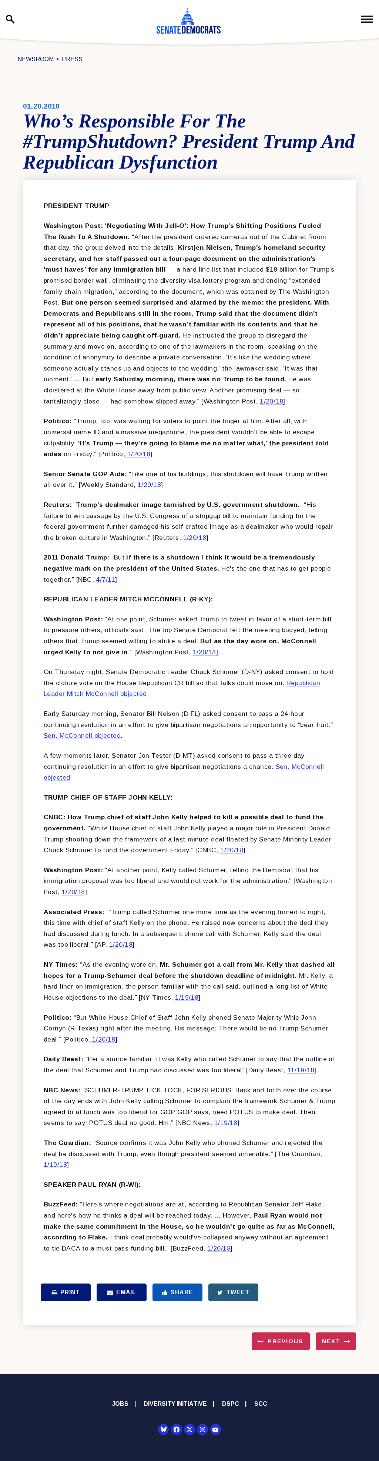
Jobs (120, 1404)
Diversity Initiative (175, 1404)
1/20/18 (271, 401)
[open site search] (10, 19)
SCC (260, 1404)
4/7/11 (105, 579)
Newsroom (35, 59)
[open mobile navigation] (367, 19)
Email (126, 1292)
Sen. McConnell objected (82, 735)
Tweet (237, 1292)
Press (72, 59)
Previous (285, 1341)
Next (331, 1341)
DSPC (230, 1404)
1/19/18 (186, 997)
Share (182, 1292)
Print (70, 1292)
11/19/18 (301, 1070)
